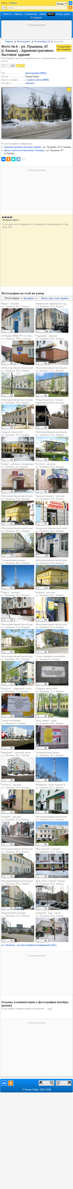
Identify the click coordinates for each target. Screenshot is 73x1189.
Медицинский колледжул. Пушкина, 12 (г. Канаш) (15, 914)
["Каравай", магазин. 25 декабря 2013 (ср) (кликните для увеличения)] (17, 833)
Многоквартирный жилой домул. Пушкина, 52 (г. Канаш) (17, 497)
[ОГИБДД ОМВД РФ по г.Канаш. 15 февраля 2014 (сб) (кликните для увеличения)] (17, 353)
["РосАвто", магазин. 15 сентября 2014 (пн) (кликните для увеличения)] (52, 481)
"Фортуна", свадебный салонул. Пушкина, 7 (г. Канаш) (16, 690)
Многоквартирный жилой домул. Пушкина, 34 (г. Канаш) (17, 401)
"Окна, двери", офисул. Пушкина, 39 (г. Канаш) (49, 722)
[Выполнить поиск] (4, 8)
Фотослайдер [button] (12, 298)
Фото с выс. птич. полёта (54, 298)
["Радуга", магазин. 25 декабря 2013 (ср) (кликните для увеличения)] (17, 609)
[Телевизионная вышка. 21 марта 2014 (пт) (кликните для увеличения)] (17, 577)
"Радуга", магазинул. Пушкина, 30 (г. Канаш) (15, 594)
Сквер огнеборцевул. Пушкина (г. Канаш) (13, 722)
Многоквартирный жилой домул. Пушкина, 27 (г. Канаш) (17, 626)
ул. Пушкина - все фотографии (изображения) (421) (28, 945)
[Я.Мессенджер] (13, 159)
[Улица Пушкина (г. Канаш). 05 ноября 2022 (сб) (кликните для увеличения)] (52, 417)
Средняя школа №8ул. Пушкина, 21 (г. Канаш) (15, 433)
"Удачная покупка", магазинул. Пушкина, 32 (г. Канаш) (49, 497)
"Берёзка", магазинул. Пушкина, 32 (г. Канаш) (49, 594)
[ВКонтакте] (3, 159)
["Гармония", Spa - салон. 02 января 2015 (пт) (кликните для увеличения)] (52, 930)
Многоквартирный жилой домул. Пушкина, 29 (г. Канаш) (17, 882)
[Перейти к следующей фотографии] (64, 48)
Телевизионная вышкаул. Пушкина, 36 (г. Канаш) (15, 561)
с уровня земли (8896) (37, 80)
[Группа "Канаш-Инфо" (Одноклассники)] (70, 7)
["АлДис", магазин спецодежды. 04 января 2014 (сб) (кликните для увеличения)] (17, 481)
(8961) (36, 73)
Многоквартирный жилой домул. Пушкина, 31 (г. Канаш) (51, 369)
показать (30, 83)
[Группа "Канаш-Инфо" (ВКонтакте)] (70, 3)
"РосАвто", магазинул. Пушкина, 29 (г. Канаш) (49, 465)
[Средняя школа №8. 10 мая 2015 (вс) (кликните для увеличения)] (52, 705)
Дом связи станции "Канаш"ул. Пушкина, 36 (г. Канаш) (50, 882)
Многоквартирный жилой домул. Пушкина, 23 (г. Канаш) (51, 626)
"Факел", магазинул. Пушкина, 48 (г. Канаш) (15, 305)
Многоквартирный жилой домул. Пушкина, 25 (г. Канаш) (51, 433)
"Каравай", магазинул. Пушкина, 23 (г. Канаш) (15, 818)
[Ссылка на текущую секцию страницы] (32, 55)
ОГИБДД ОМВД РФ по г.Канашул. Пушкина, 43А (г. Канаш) (18, 337)
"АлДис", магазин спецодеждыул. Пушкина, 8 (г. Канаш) (17, 465)
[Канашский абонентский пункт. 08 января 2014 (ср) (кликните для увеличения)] (52, 545)
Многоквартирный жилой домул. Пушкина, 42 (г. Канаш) (51, 818)
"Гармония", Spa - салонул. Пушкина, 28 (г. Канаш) (49, 914)
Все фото (29, 298)
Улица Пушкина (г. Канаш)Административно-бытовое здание (54, 401)
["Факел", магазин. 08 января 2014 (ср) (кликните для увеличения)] (17, 320)
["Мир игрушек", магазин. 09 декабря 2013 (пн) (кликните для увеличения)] (52, 866)
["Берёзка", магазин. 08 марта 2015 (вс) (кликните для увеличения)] (52, 609)
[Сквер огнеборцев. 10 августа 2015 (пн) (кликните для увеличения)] (17, 737)
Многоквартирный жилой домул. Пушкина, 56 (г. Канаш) (17, 369)
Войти (13, 3)
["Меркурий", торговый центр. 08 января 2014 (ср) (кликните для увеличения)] (17, 769)
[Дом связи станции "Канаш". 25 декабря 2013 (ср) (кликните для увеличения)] (52, 898)
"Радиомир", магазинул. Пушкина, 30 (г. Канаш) (49, 337)
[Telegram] (18, 159)
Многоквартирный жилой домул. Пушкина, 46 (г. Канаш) (17, 529)
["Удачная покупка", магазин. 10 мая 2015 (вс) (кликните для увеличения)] (52, 513)
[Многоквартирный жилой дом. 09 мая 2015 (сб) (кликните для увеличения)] (17, 385)
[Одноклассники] (8, 159)
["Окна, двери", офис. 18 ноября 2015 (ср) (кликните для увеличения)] (52, 737)
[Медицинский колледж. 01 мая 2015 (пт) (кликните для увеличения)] (17, 930)
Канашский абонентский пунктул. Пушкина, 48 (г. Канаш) (52, 529)
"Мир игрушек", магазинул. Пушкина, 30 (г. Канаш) (49, 850)
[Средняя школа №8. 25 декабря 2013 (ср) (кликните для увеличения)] (17, 449)
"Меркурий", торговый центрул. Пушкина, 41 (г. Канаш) (16, 754)
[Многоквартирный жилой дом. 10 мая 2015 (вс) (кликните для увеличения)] (17, 417)
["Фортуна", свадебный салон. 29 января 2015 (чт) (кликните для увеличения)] (17, 705)
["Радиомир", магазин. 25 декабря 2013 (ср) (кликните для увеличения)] (52, 353)
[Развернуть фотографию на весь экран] (69, 89)
